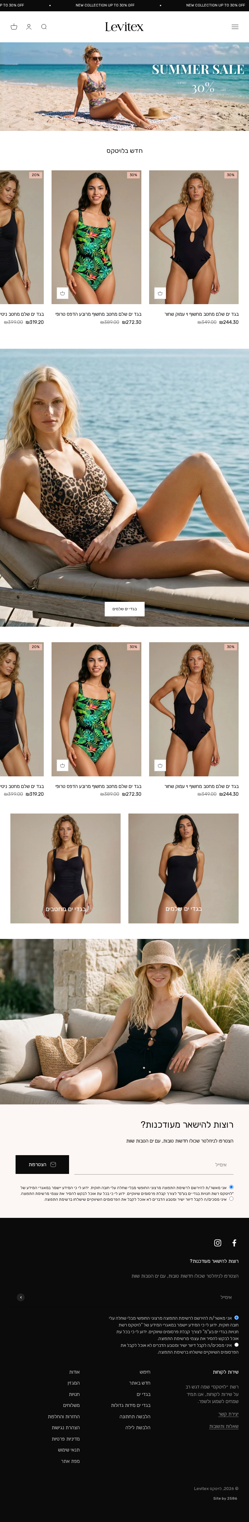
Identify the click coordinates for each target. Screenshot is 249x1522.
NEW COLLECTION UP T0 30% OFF (124, 5)
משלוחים (71, 1405)
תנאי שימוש (69, 1450)
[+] (160, 293)
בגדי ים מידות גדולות (130, 1405)
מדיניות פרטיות (66, 1439)
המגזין (74, 1383)
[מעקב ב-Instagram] (217, 1243)
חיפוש (145, 1372)
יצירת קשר (228, 1414)
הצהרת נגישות (66, 1428)
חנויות (74, 1394)
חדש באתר (139, 1383)
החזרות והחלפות (64, 1417)
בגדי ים (143, 1394)
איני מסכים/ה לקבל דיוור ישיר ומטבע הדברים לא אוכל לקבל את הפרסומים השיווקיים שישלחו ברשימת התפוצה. (136, 1199)
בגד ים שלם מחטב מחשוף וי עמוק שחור (201, 314)
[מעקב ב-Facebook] (234, 1243)
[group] (124, 86)
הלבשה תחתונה (135, 1417)
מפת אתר (70, 1461)
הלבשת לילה (137, 1428)
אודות (74, 1372)
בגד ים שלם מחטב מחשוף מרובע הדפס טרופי (98, 314)
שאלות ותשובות (224, 1426)
